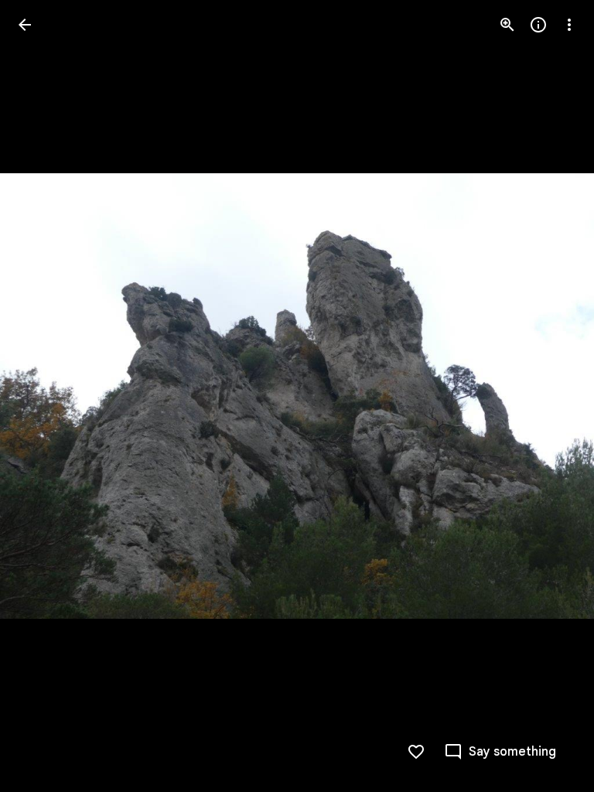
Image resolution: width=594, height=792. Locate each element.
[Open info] (538, 24)
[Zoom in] (507, 24)
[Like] (416, 751)
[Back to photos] (24, 24)
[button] (43, 396)
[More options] (569, 24)
